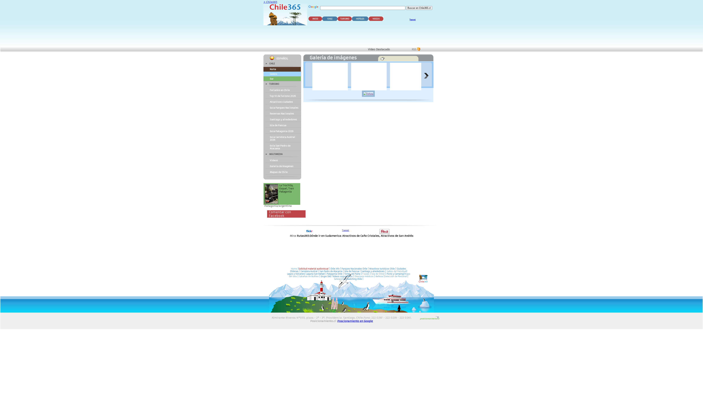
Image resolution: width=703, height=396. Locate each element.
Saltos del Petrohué (396, 271)
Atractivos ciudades (281, 101)
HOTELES (360, 19)
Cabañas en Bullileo (309, 276)
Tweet (413, 20)
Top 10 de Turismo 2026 (283, 96)
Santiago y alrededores (283, 119)
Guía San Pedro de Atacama (280, 147)
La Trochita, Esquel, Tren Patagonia (286, 188)
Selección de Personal (395, 276)
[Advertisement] (352, 37)
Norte (273, 69)
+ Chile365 (270, 2)
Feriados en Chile (280, 90)
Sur (272, 78)
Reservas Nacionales (282, 113)
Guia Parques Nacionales (284, 107)
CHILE (329, 19)
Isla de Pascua (278, 125)
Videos (274, 160)
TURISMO (344, 19)
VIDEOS (376, 19)
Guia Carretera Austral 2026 (282, 138)
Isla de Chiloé (378, 274)
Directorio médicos (364, 276)
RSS (414, 49)
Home (294, 268)
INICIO (315, 19)
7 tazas (365, 274)
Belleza (379, 276)
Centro (273, 74)
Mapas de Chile (279, 172)
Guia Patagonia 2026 (281, 131)
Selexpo (338, 279)
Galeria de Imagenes (281, 166)
